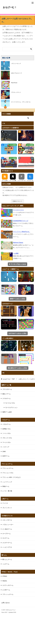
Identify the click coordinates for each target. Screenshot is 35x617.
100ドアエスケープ (16, 73)
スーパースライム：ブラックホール (20, 102)
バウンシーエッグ (16, 63)
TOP (9, 379)
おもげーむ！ (10, 7)
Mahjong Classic (18, 242)
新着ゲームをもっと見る (17, 299)
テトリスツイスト (18, 210)
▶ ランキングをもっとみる (17, 264)
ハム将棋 (15, 253)
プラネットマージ (16, 92)
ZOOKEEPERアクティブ (20, 220)
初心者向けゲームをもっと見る (17, 368)
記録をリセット (17, 201)
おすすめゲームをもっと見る (17, 333)
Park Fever (14, 82)
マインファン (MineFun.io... (21, 231)
